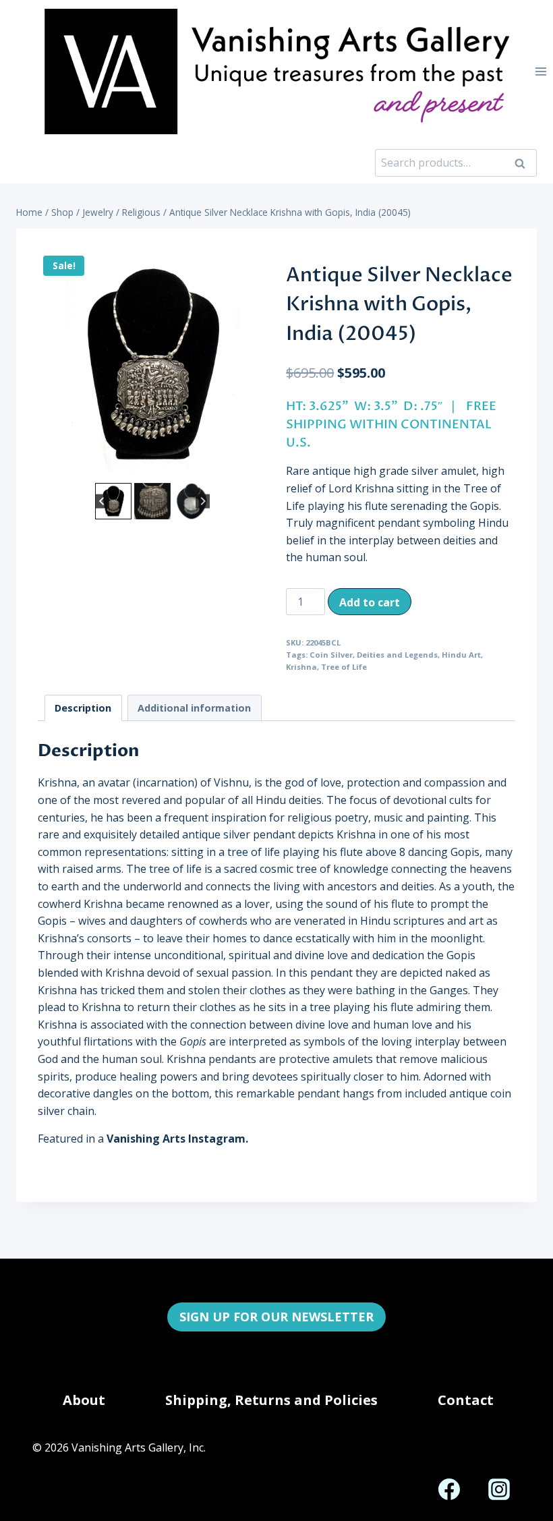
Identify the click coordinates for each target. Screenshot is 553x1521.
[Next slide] (203, 501)
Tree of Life (344, 667)
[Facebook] (449, 1489)
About (84, 1400)
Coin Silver (331, 655)
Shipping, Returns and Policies (271, 1400)
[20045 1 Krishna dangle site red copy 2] (152, 365)
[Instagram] (499, 1489)
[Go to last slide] (102, 501)
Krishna (301, 667)
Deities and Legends (397, 655)
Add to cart (369, 602)
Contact (466, 1400)
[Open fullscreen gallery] (253, 466)
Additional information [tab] (194, 707)
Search (524, 162)
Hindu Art (461, 655)
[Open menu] (540, 71)
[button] (113, 501)
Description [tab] (83, 707)
